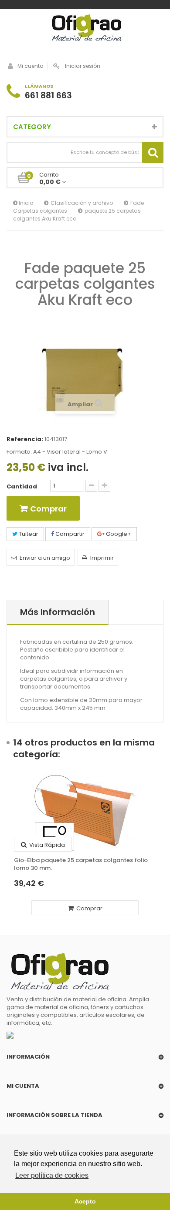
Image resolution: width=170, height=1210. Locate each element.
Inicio (25, 203)
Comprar (88, 908)
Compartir (69, 534)
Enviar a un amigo (45, 558)
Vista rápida (46, 845)
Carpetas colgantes (40, 210)
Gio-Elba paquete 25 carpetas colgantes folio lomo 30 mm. (81, 864)
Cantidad (22, 487)
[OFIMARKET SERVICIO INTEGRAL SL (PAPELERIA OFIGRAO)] (85, 28)
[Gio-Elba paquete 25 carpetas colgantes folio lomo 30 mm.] (85, 813)
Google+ (118, 534)
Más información (57, 612)
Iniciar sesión (82, 66)
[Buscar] (152, 152)
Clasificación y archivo (82, 203)
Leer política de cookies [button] (51, 1175)
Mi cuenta (30, 66)
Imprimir (102, 558)
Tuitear (27, 534)
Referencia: (25, 439)
